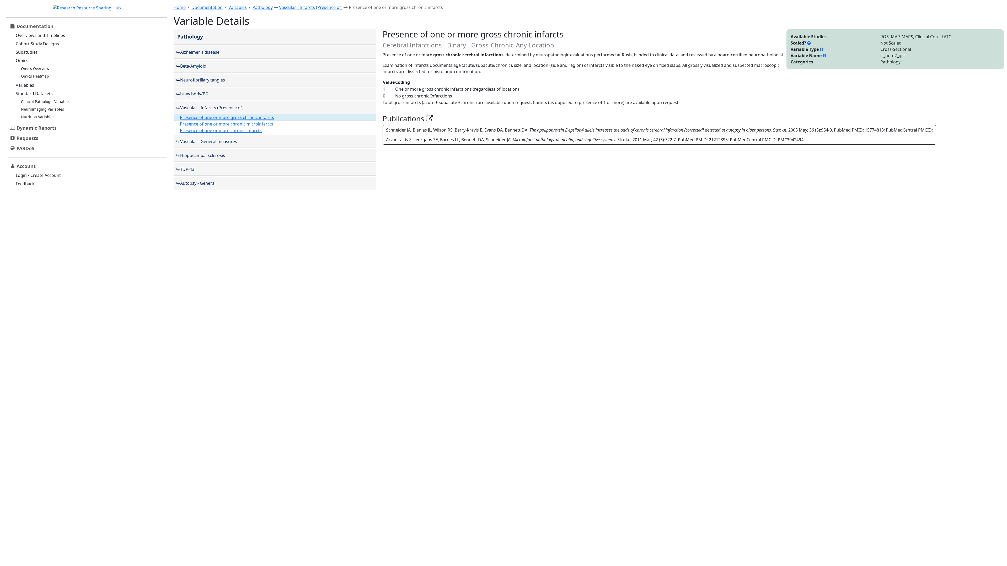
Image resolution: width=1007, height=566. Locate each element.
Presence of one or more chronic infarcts (221, 130)
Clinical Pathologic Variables (46, 101)
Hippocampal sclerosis (202, 155)
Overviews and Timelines (40, 35)
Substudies (27, 52)
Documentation (207, 7)
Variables (25, 85)
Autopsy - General (198, 183)
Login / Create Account (38, 175)
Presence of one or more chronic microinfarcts (226, 124)
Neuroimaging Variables (42, 109)
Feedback (25, 184)
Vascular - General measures (208, 141)
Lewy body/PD (194, 94)
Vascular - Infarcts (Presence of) (310, 7)
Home (180, 7)
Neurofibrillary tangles (202, 80)
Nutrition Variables (37, 116)
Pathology (263, 7)
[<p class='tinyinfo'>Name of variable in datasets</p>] (824, 55)
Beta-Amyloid (193, 66)
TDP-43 (187, 169)
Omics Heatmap (35, 76)
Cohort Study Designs (37, 44)
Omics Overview (35, 68)
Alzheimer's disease (199, 52)
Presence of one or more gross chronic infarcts (227, 117)
